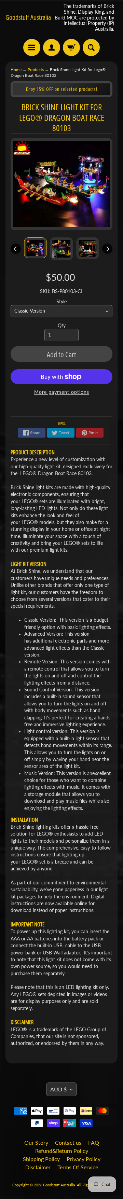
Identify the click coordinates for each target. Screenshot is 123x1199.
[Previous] (16, 249)
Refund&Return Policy (61, 1150)
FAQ (93, 1142)
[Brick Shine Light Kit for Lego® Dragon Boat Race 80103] (35, 247)
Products (36, 69)
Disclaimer (38, 1167)
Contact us (68, 1142)
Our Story (36, 1142)
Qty (62, 325)
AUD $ (58, 1089)
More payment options (61, 392)
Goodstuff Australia (28, 17)
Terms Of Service (77, 1167)
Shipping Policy (41, 1159)
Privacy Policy (83, 1159)
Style (61, 301)
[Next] (107, 249)
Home (16, 69)
